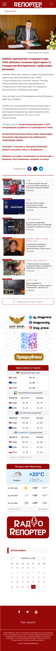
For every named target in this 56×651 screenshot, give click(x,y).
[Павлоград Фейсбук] (19, 612)
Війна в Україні (42, 239)
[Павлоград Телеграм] (27, 612)
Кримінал (36, 219)
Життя (28, 241)
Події (28, 180)
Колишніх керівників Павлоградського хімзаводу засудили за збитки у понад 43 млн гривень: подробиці (39, 225)
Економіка (10, 11)
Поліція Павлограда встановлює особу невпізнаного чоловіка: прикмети (36, 205)
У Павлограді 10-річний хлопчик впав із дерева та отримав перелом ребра (37, 185)
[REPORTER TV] (36, 612)
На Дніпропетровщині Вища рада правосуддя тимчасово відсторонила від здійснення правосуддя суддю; (27, 137)
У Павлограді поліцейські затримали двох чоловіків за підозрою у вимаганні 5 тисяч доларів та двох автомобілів (39, 266)
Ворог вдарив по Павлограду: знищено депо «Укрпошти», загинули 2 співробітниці (38, 285)
